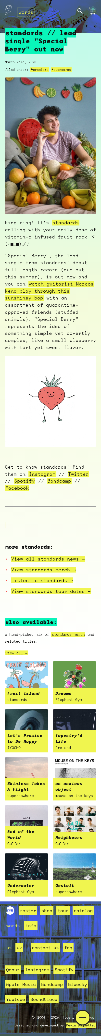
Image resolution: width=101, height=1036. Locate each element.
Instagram (42, 474)
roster (28, 910)
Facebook (17, 488)
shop (46, 910)
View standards (43, 570)
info (30, 925)
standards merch (68, 634)
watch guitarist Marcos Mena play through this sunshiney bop (49, 291)
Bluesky (77, 984)
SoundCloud (43, 999)
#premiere (40, 69)
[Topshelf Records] (10, 913)
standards (65, 222)
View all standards (48, 559)
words (26, 12)
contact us (45, 947)
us (9, 947)
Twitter (78, 474)
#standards (61, 69)
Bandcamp (59, 481)
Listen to (42, 580)
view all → (16, 652)
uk (19, 947)
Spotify (24, 481)
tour (63, 910)
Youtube (15, 999)
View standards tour (50, 591)
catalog (83, 910)
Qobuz (13, 970)
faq (68, 947)
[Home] (8, 11)
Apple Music (21, 984)
